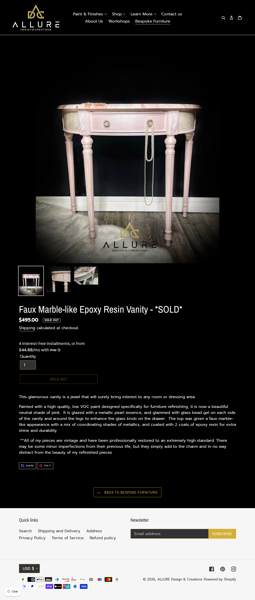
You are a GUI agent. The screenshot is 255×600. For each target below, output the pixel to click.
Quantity (28, 356)
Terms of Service (68, 538)
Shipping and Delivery (59, 531)
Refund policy (103, 538)
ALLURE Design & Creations (179, 579)
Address (94, 531)
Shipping (27, 328)
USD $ (28, 569)
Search (25, 531)
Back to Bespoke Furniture (130, 492)
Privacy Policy (32, 538)
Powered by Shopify (220, 579)
